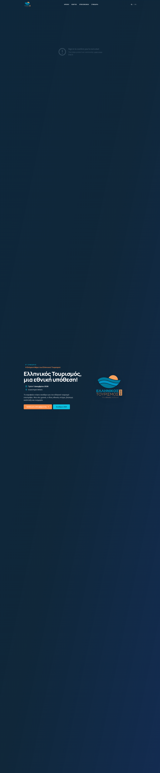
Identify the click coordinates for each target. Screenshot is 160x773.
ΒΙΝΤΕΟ (74, 4)
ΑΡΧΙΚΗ (66, 4)
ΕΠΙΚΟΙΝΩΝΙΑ (84, 4)
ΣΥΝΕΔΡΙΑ (94, 4)
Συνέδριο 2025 (61, 407)
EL (131, 4)
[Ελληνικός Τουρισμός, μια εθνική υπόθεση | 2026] (27, 4)
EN (135, 4)
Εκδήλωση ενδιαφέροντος (37, 407)
